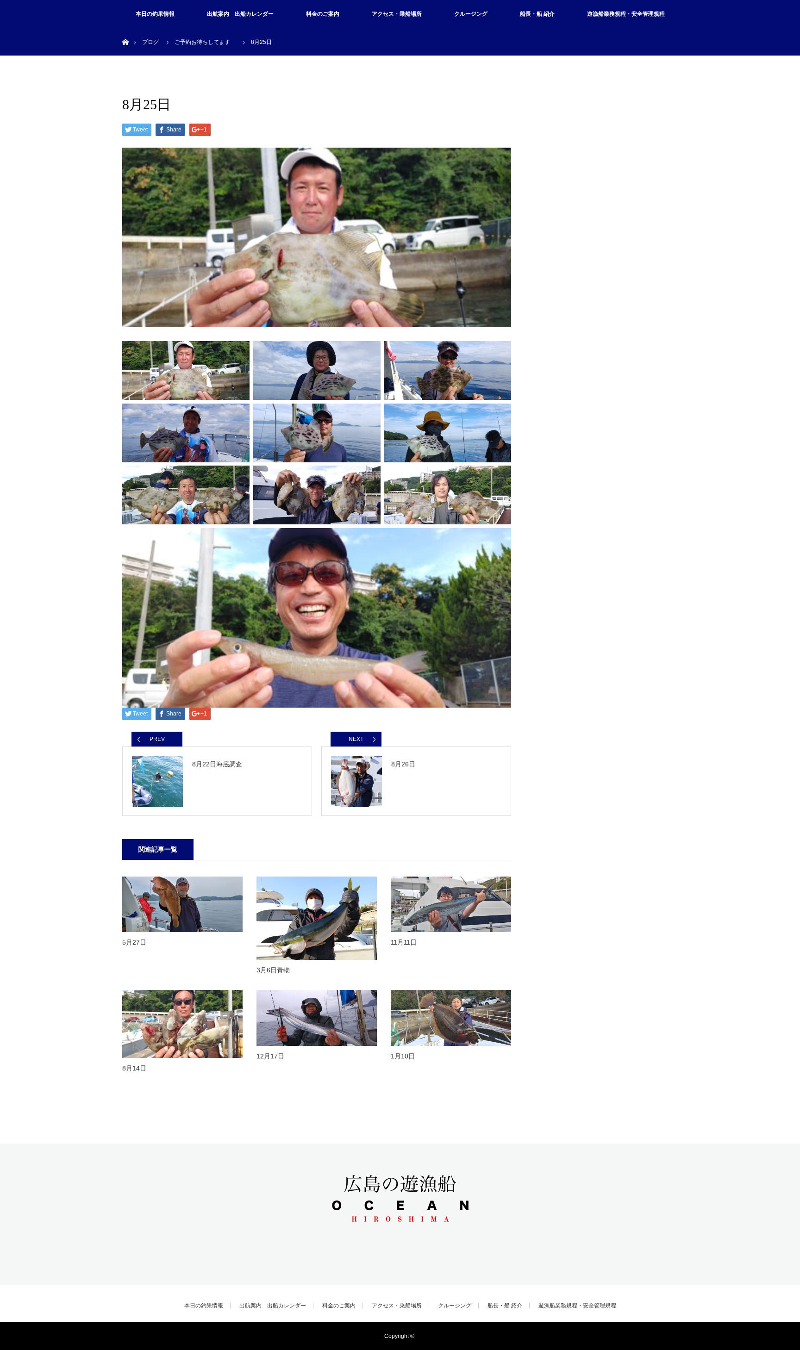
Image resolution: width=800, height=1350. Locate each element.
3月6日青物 (273, 970)
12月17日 (270, 1056)
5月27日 (134, 942)
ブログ (150, 42)
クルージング (471, 14)
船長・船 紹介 (537, 14)
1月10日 (403, 1056)
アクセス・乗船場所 (397, 14)
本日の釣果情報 (155, 14)
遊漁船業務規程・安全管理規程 (626, 14)
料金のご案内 (322, 14)
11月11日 (404, 942)
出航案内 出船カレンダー (240, 14)
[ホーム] (125, 31)
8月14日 (134, 1068)
